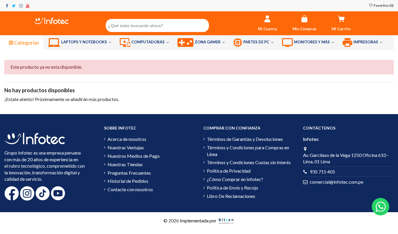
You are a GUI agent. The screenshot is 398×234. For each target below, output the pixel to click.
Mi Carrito (341, 28)
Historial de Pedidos (128, 181)
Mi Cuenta (267, 28)
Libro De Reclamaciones (231, 196)
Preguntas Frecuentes (129, 173)
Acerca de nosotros (127, 139)
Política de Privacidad (229, 170)
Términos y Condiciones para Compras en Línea (248, 151)
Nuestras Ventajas (126, 147)
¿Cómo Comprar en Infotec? (235, 179)
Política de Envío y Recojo (232, 187)
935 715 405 (322, 171)
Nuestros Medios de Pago (134, 156)
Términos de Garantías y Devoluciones (245, 139)
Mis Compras (304, 28)
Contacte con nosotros (130, 189)
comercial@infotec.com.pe (336, 182)
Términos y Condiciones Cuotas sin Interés (249, 162)
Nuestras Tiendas (125, 164)
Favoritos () (383, 5)
